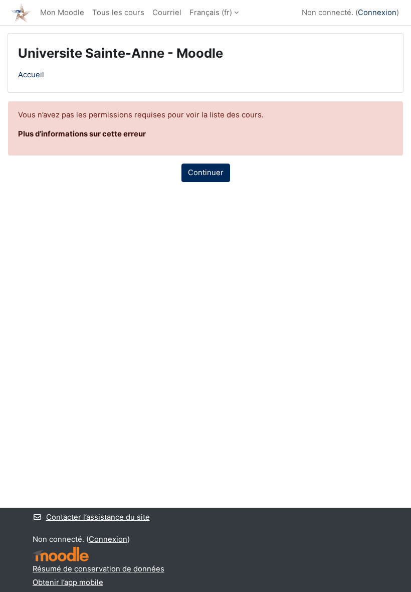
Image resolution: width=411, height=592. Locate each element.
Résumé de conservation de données (98, 568)
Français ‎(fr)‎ (210, 12)
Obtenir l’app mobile (68, 582)
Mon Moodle (62, 12)
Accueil (31, 74)
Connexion (377, 12)
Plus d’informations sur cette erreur (82, 133)
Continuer (206, 172)
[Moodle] (61, 554)
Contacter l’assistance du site (98, 517)
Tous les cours (118, 12)
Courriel (166, 12)
